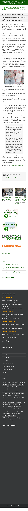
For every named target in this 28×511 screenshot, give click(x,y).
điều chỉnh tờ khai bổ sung (8, 419)
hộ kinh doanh (5, 397)
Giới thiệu (5, 355)
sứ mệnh (4, 402)
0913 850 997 (11, 340)
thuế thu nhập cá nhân (7, 411)
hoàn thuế (4, 395)
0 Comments (4, 201)
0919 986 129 (5, 306)
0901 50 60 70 (11, 318)
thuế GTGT (14, 404)
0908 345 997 (18, 318)
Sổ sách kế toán (20, 400)
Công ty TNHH (11, 388)
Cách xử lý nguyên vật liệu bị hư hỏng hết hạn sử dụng (20, 199)
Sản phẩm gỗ (12, 400)
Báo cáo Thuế (14, 382)
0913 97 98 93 (17, 2)
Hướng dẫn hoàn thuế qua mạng (10, 264)
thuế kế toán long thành (17, 406)
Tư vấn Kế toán (7, 167)
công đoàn (17, 388)
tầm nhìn (13, 415)
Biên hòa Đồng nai (6, 382)
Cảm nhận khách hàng (7, 391)
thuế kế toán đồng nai (17, 408)
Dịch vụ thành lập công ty (8, 369)
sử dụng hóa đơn (11, 402)
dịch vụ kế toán (16, 391)
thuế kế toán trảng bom (7, 408)
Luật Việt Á (19, 505)
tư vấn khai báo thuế (6, 415)
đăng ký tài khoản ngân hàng (19, 419)
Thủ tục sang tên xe (6, 413)
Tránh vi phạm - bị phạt (15, 165)
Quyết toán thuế (6, 400)
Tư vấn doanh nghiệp (8, 363)
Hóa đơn (9, 395)
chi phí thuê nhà (20, 384)
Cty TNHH (5, 388)
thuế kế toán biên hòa (7, 406)
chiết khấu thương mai (16, 386)
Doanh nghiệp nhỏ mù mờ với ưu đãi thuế (12, 257)
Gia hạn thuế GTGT (6, 393)
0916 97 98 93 (12, 2)
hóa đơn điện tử (16, 395)
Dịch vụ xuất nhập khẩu (8, 366)
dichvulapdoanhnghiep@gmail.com (13, 308)
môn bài (18, 397)
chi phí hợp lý (13, 384)
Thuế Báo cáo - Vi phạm (20, 402)
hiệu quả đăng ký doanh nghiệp (18, 393)
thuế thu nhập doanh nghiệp (18, 411)
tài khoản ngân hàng (16, 413)
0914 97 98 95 (18, 304)
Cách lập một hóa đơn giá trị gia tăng (11, 271)
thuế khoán (20, 404)
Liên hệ (4, 372)
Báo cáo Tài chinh (21, 382)
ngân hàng (23, 397)
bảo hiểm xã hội (6, 384)
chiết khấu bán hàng (6, 386)
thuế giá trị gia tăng (6, 404)
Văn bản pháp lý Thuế (7, 417)
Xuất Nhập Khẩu (16, 417)
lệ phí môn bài (12, 397)
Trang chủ (5, 352)
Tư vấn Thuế (6, 357)
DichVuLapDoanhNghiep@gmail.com (15, 3)
